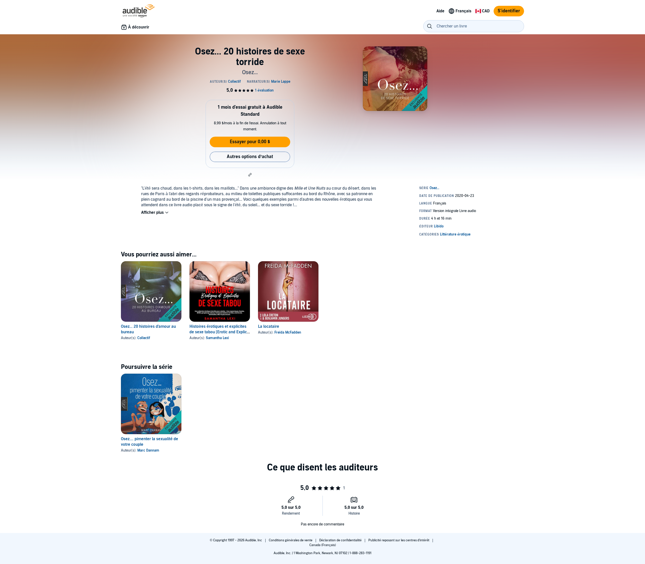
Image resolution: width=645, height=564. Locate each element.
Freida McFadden (287, 332)
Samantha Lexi (217, 338)
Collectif (143, 338)
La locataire (268, 326)
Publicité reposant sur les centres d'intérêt (399, 540)
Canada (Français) (322, 545)
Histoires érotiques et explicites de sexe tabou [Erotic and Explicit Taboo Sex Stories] (219, 332)
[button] (250, 175)
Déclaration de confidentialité (340, 540)
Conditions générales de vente (291, 540)
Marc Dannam (148, 450)
